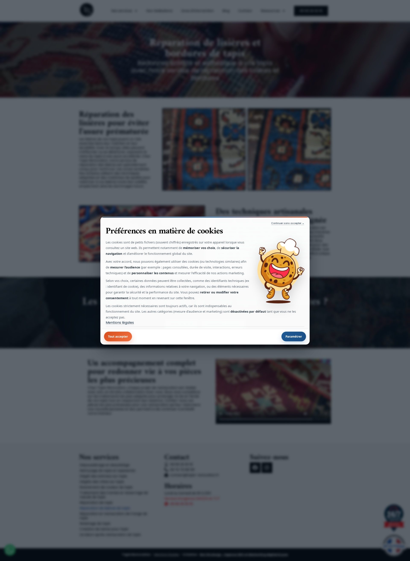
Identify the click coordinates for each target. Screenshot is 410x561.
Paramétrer (294, 336)
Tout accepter (118, 336)
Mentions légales (120, 323)
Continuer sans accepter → (287, 223)
